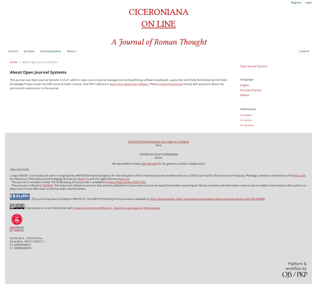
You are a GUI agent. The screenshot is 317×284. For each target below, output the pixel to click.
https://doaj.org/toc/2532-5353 (126, 182)
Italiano (244, 95)
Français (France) (250, 90)
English (244, 85)
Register (296, 2)
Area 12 (123, 179)
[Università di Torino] (17, 232)
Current (13, 51)
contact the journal (170, 84)
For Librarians (247, 125)
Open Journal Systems (254, 66)
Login (308, 2)
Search (304, 51)
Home (14, 62)
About (71, 51)
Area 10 (299, 175)
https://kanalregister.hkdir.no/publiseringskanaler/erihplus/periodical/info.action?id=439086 (207, 199)
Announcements (50, 51)
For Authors (246, 120)
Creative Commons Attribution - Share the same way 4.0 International (116, 208)
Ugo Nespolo (149, 163)
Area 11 (83, 179)
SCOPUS (48, 185)
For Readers (246, 115)
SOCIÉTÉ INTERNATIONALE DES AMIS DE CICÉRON (158, 142)
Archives (29, 51)
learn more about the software (129, 84)
